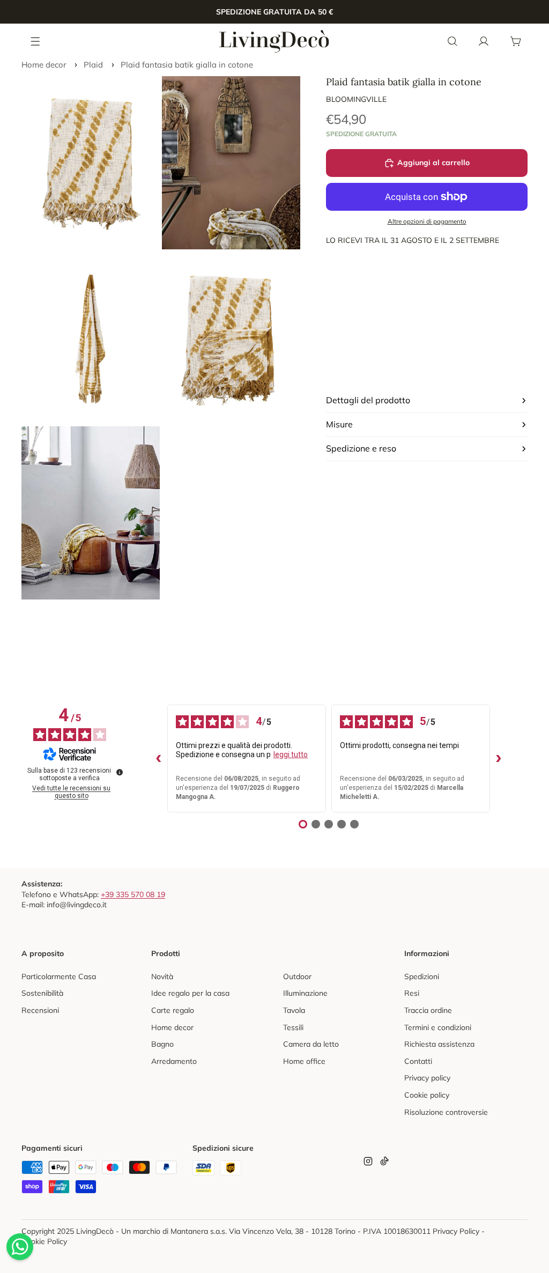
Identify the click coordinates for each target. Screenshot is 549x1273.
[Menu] (35, 40)
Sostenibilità (42, 993)
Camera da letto (311, 1044)
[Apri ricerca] (452, 41)
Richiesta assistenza (439, 1044)
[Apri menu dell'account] (483, 41)
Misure (339, 424)
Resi (411, 993)
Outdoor (297, 976)
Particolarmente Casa (58, 976)
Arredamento (174, 1061)
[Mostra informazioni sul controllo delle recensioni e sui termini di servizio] (119, 772)
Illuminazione (305, 993)
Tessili (293, 1027)
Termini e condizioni (437, 1027)
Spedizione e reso (361, 448)
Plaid (93, 65)
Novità (162, 976)
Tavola (294, 1010)
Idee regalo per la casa (190, 993)
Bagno (162, 1044)
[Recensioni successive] (498, 758)
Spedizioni (421, 976)
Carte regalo (172, 1010)
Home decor (43, 65)
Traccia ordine (428, 1010)
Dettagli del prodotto (368, 400)
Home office (304, 1061)
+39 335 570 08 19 (133, 894)
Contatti (418, 1061)
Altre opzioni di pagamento (427, 221)
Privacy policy (427, 1078)
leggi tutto (290, 754)
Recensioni (40, 1010)
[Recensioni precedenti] (158, 758)
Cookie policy (426, 1095)
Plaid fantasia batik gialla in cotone (187, 65)
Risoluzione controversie (446, 1112)
